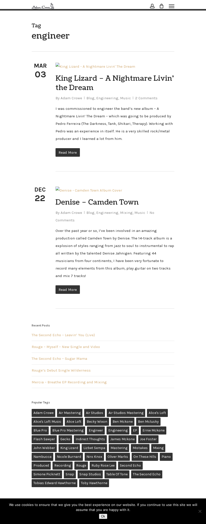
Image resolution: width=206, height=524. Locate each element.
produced (41, 465)
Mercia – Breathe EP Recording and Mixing (69, 382)
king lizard (69, 448)
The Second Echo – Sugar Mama (59, 358)
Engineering (107, 98)
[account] (152, 6)
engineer (96, 430)
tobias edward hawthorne (54, 483)
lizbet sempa (94, 448)
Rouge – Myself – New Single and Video (66, 346)
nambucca (42, 457)
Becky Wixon (97, 421)
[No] (199, 511)
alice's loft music (47, 421)
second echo (130, 465)
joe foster (148, 439)
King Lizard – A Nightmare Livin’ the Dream (115, 83)
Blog (90, 98)
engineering (118, 430)
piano (166, 457)
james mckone (122, 439)
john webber (44, 448)
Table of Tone (117, 474)
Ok (103, 516)
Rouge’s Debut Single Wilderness (61, 370)
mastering (119, 448)
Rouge (81, 465)
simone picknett (46, 474)
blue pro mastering (67, 430)
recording (62, 465)
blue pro (40, 430)
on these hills (144, 457)
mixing (158, 448)
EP (135, 430)
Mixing (126, 212)
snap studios (90, 474)
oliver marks (118, 457)
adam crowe (43, 413)
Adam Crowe (71, 98)
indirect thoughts (90, 439)
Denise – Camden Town (97, 202)
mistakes (140, 448)
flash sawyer (44, 439)
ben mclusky (148, 421)
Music (125, 98)
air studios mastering (126, 413)
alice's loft (157, 413)
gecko (65, 439)
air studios (94, 413)
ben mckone (123, 421)
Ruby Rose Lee (103, 465)
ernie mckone (153, 430)
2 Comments (146, 98)
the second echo (147, 474)
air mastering (70, 413)
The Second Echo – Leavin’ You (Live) (63, 335)
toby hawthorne (94, 483)
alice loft (74, 421)
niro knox (94, 457)
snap (70, 474)
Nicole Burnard (69, 457)
